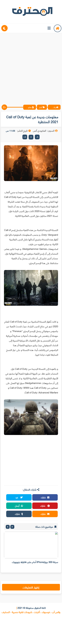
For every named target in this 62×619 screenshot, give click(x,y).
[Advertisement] (31, 66)
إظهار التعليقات (31, 587)
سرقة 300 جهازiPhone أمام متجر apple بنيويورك (35, 562)
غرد (17, 497)
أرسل (17, 505)
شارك (43, 497)
